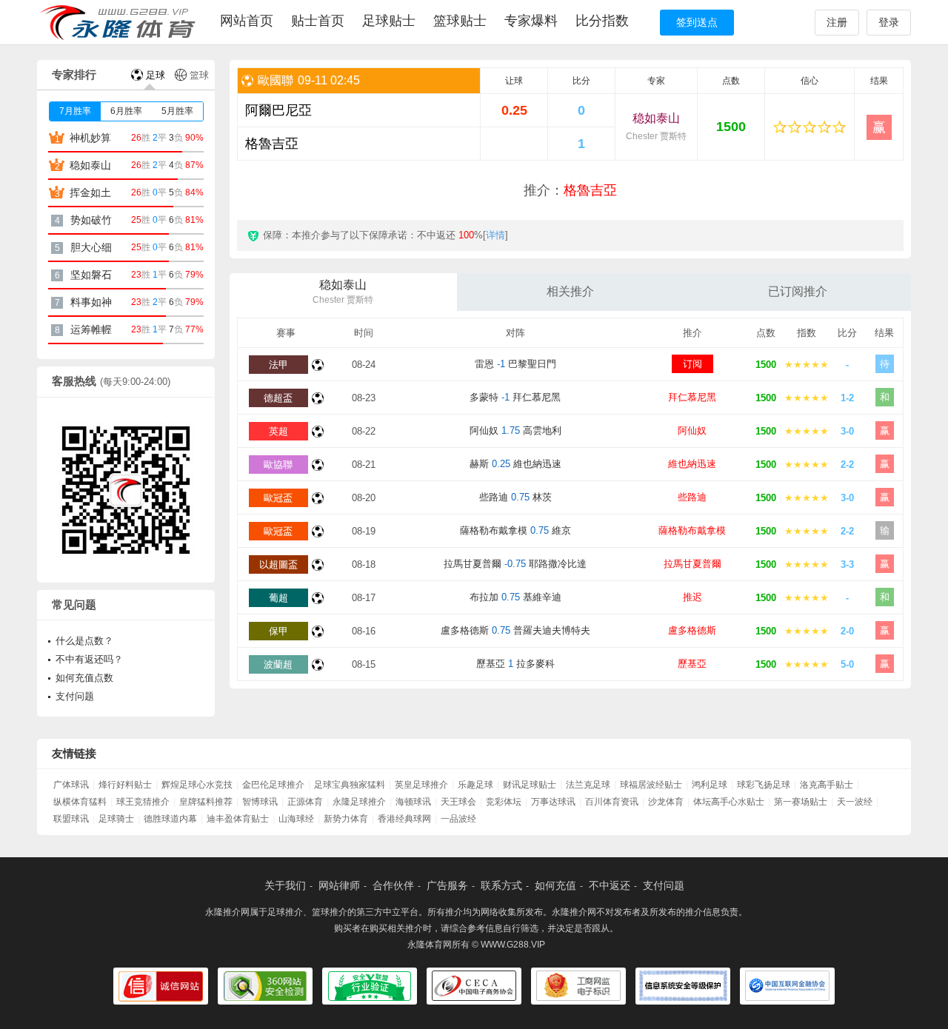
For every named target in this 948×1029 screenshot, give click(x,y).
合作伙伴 (393, 885)
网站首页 (246, 20)
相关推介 (570, 291)
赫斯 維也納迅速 (515, 463)
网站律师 (339, 885)
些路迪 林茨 (515, 497)
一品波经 (458, 819)
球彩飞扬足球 (763, 785)
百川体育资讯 (611, 802)
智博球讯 (260, 802)
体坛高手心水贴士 (728, 802)
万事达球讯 (553, 802)
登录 (888, 22)
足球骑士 (116, 819)
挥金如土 (90, 192)
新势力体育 (346, 819)
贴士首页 (317, 20)
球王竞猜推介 (143, 802)
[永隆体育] (120, 22)
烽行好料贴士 (125, 785)
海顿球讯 (413, 802)
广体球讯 (71, 785)
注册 (837, 22)
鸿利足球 (709, 785)
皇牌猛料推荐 (206, 802)
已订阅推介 (797, 291)
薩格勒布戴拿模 (692, 530)
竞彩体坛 (503, 802)
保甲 (278, 631)
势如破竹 (91, 220)
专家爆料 (531, 20)
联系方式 (501, 885)
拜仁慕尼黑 (692, 397)
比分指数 (602, 20)
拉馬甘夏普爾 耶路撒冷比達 (515, 563)
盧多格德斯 (692, 630)
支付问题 (75, 696)
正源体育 (305, 802)
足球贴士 (388, 20)
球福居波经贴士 (651, 785)
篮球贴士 (460, 20)
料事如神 (91, 302)
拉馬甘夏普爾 (692, 563)
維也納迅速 (692, 463)
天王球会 (458, 802)
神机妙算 (90, 138)
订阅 (692, 363)
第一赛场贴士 (800, 802)
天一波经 (854, 802)
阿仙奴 (692, 430)
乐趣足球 (475, 785)
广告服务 (447, 885)
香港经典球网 (404, 819)
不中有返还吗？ (89, 659)
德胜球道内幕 (170, 819)
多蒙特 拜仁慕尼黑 (515, 397)
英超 (278, 431)
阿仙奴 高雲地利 (515, 430)
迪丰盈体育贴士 (238, 819)
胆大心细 (91, 247)
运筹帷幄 (91, 329)
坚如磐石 (91, 275)
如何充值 (555, 885)
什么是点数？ (84, 640)
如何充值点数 (84, 677)
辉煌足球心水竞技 (197, 785)
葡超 (278, 597)
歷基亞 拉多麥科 (515, 663)
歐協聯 (278, 464)
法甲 (278, 364)
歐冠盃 (278, 497)
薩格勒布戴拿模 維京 (515, 530)
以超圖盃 (278, 564)
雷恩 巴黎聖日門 (515, 363)
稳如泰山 (656, 126)
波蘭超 (278, 664)
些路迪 (692, 497)
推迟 (692, 597)
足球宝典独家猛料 (349, 785)
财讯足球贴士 (529, 785)
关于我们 (285, 885)
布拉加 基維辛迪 (515, 597)
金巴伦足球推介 (273, 785)
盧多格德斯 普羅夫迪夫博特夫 (515, 630)
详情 (495, 235)
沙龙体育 (666, 802)
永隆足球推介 (359, 802)
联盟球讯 (71, 819)
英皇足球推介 (421, 785)
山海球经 (296, 819)
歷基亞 (692, 663)
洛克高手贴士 (826, 785)
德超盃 (278, 397)
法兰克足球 (588, 785)
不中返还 (609, 885)
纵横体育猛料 (80, 802)
